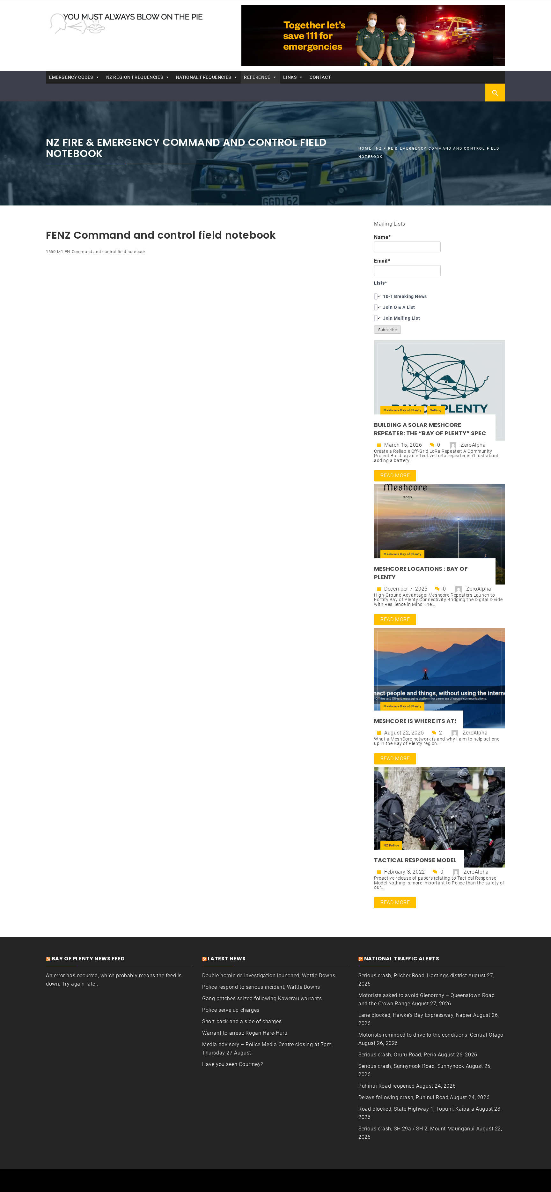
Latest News (227, 958)
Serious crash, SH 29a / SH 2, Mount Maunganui (416, 1129)
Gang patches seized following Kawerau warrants (262, 998)
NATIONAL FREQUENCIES (203, 77)
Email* (382, 261)
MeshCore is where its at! (415, 721)
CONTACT (320, 77)
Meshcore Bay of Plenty (402, 410)
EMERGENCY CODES (71, 77)
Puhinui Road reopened (386, 1086)
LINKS (290, 77)
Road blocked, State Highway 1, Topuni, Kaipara (416, 1109)
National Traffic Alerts (401, 958)
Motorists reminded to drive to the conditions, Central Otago (430, 1035)
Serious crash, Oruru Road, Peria (397, 1055)
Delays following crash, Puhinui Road (403, 1097)
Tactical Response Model (416, 860)
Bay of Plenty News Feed (88, 958)
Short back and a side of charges (242, 1021)
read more (395, 476)
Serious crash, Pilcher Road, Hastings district (412, 975)
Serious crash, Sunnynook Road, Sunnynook (411, 1066)
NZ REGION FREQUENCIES (134, 77)
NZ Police (391, 845)
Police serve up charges (231, 1010)
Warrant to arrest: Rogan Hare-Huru (244, 1033)
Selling (436, 410)
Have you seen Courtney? (232, 1064)
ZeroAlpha (473, 445)
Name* (382, 237)
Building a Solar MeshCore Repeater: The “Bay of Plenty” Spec (430, 429)
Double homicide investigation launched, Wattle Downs (268, 975)
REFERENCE (257, 77)
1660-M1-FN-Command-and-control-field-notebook (96, 251)
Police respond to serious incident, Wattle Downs (261, 987)
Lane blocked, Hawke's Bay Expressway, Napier (415, 1015)
